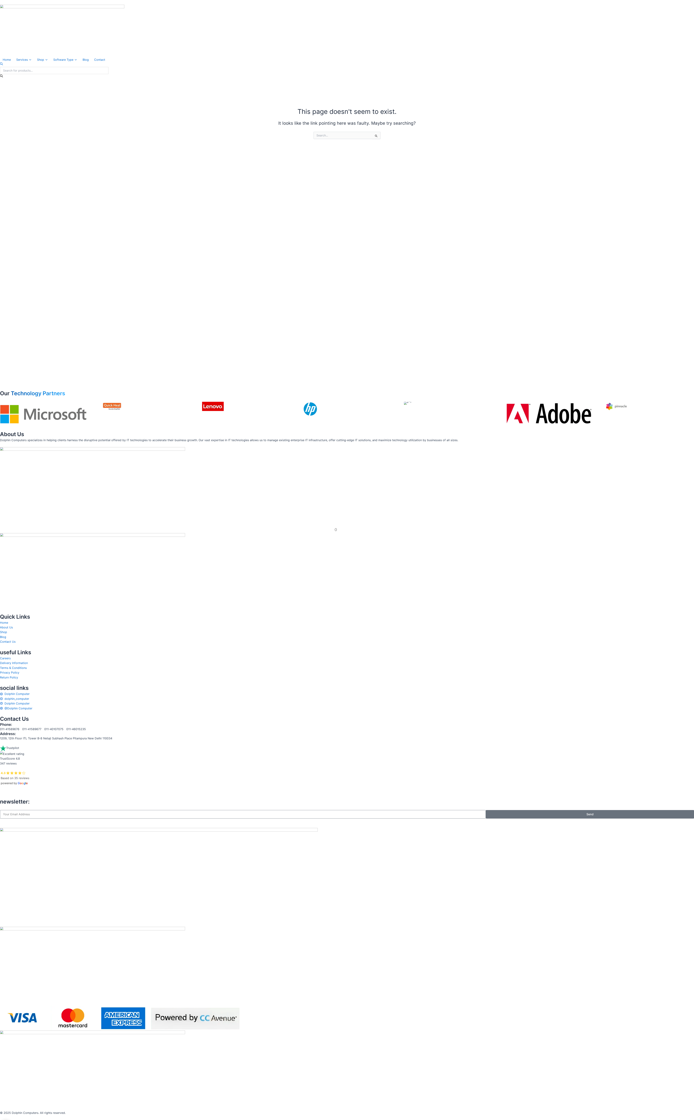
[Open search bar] (1, 64)
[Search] (1, 76)
